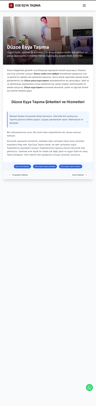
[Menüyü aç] (84, 6)
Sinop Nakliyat (78, 175)
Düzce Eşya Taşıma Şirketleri (45, 166)
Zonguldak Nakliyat (20, 175)
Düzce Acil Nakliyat (22, 166)
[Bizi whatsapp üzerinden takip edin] (89, 387)
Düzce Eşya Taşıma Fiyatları (71, 166)
